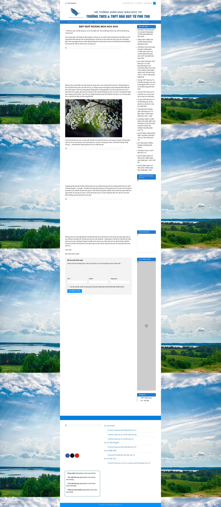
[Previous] (138, 244)
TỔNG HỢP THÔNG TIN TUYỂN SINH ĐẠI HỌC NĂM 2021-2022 (145, 42)
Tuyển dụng (145, 22)
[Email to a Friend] (72, 455)
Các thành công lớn (125, 22)
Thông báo (89, 22)
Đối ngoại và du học (100, 22)
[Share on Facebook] (67, 455)
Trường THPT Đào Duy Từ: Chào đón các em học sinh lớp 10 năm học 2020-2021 (146, 94)
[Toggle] (105, 430)
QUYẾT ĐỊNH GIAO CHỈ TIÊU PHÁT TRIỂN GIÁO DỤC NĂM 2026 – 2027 (145, 168)
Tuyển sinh (77, 22)
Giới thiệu (70, 22)
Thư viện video (147, 3)
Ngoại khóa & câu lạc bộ (112, 22)
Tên (68, 278)
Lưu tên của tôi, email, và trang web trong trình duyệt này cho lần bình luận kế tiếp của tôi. (97, 286)
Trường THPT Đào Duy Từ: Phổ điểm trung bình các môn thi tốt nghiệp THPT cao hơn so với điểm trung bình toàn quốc (146, 84)
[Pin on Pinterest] (77, 455)
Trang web (114, 278)
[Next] (155, 244)
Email (91, 278)
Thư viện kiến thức (128, 3)
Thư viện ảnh (138, 3)
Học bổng (83, 22)
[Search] (154, 3)
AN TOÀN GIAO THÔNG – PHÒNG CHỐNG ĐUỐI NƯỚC (146, 145)
